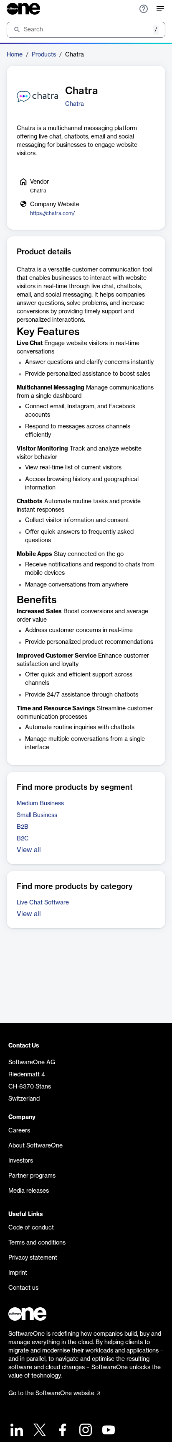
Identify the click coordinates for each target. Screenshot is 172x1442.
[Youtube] (107, 1431)
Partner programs (32, 1176)
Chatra (74, 104)
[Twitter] (38, 1431)
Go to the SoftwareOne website (51, 1393)
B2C (23, 839)
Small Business (37, 815)
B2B (22, 827)
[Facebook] (61, 1431)
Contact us (23, 1288)
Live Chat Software (43, 903)
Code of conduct (31, 1228)
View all (29, 850)
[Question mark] (143, 8)
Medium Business (40, 804)
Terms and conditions (37, 1243)
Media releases (28, 1191)
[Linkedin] (15, 1431)
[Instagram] (84, 1431)
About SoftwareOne (35, 1146)
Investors (20, 1161)
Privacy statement (32, 1258)
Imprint (17, 1273)
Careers (19, 1131)
